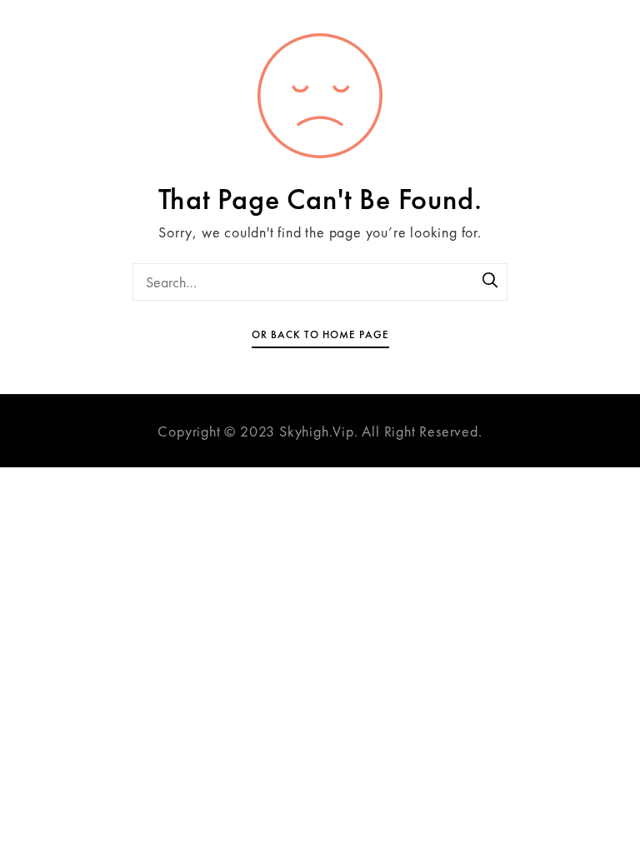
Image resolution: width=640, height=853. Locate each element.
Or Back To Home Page (320, 334)
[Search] (491, 281)
